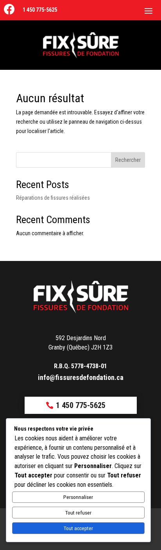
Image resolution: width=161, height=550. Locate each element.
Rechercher (128, 160)
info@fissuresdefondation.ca (80, 377)
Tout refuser (78, 513)
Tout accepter (78, 528)
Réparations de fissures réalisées (53, 198)
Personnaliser (78, 497)
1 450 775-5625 (40, 10)
